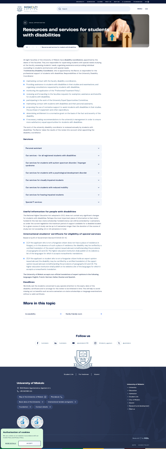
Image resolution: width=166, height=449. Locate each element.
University (80, 2)
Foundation (23, 407)
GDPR (134, 445)
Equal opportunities (37, 22)
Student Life (31, 47)
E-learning (126, 2)
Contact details (42, 407)
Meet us (108, 2)
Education (133, 391)
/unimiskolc (45, 343)
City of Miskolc (134, 400)
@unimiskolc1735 (82, 343)
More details (10, 443)
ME (27, 47)
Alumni (100, 2)
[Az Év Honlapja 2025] (37, 422)
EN (146, 2)
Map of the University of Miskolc (31, 397)
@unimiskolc (127, 343)
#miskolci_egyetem (105, 343)
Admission (91, 2)
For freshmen (84, 374)
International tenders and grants (60, 402)
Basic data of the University (29, 402)
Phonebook (138, 2)
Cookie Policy (143, 445)
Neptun (117, 2)
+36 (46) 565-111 (26, 391)
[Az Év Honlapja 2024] (23, 422)
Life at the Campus (34, 47)
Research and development (139, 406)
